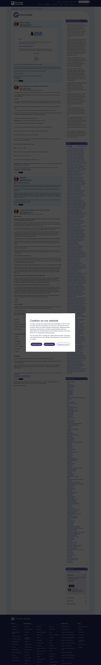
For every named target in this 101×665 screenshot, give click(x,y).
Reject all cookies (49, 344)
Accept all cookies (36, 344)
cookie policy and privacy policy (46, 332)
